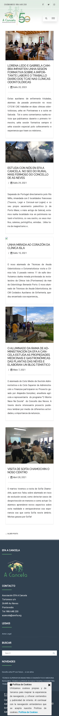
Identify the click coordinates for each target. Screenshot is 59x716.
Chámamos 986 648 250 (15, 4)
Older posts (11, 534)
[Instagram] (54, 4)
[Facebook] (43, 4)
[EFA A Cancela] (16, 18)
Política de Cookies (28, 712)
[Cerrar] (49, 685)
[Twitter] (48, 4)
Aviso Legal (6, 634)
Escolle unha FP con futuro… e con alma (18, 672)
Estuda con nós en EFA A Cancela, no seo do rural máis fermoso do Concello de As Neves (28, 172)
